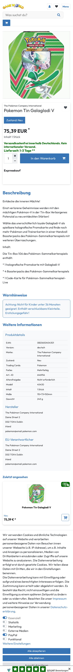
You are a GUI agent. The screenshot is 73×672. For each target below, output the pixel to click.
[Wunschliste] (56, 6)
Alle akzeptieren (36, 651)
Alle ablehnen (36, 658)
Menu (66, 6)
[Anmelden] (49, 6)
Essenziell (14, 618)
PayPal (12, 635)
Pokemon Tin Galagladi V (36, 507)
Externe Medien (18, 631)
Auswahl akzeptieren (36, 665)
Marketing (14, 626)
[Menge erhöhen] (14, 155)
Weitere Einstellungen (16, 643)
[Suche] (58, 15)
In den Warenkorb (43, 158)
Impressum (60, 598)
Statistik (13, 622)
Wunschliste (65, 107)
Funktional (14, 639)
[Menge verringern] (14, 160)
